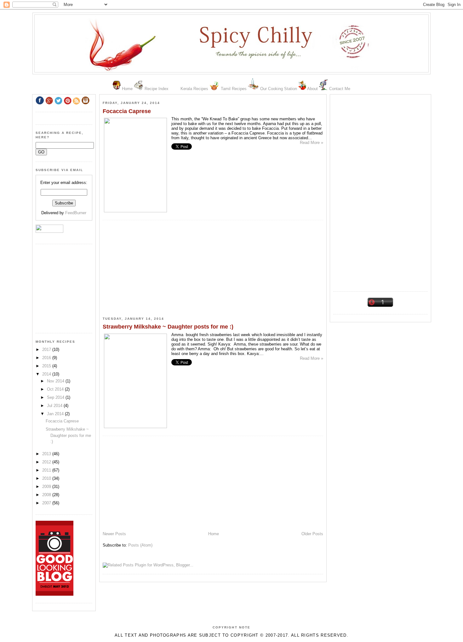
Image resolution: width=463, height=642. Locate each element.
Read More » (311, 142)
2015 (47, 366)
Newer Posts (114, 533)
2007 (47, 503)
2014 (47, 374)
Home (127, 88)
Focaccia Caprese (127, 111)
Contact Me (339, 88)
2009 (47, 486)
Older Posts (312, 533)
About (312, 88)
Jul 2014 (55, 405)
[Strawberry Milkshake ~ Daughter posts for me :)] (135, 426)
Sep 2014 (56, 397)
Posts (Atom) (140, 545)
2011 (47, 470)
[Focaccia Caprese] (135, 211)
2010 (47, 478)
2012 (47, 462)
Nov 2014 (56, 381)
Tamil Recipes (234, 88)
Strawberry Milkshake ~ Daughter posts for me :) (168, 327)
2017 (47, 349)
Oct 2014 (56, 389)
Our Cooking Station (278, 88)
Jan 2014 (56, 413)
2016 (47, 357)
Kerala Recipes (194, 88)
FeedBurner (75, 212)
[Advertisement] (380, 190)
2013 (47, 453)
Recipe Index (156, 88)
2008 (47, 494)
